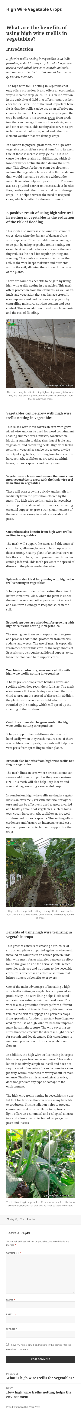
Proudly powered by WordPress (23, 1407)
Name (10, 1299)
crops (51, 117)
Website (11, 1329)
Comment (13, 1252)
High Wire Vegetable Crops (34, 9)
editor (32, 1219)
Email (11, 1314)
